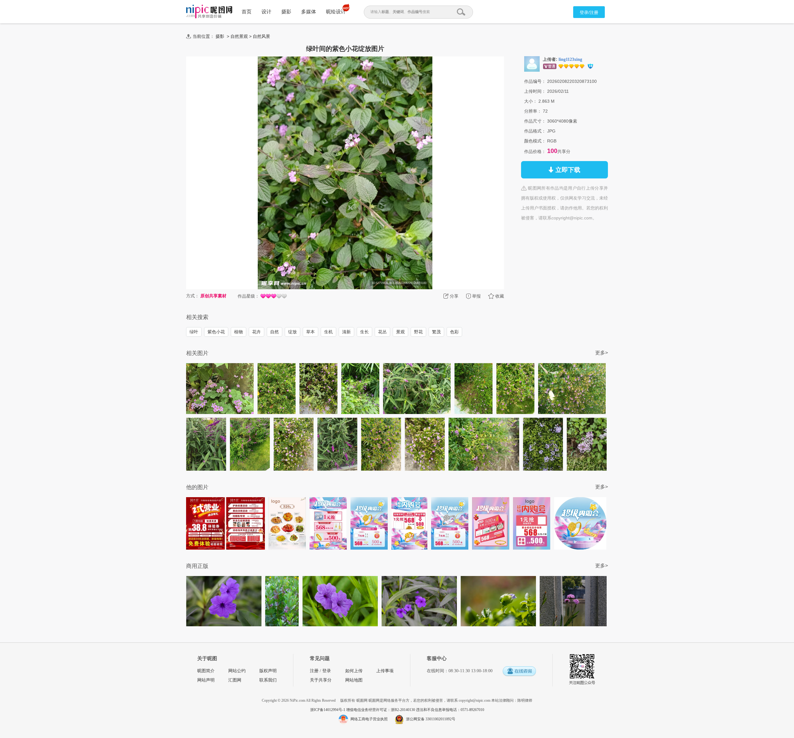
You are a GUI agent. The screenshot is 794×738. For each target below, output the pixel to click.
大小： (530, 101)
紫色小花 (216, 331)
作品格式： (535, 130)
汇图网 (234, 680)
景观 (400, 331)
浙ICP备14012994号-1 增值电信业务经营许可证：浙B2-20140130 (363, 710)
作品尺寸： (535, 121)
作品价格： (535, 151)
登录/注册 (589, 12)
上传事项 (385, 670)
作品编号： (535, 81)
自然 (274, 331)
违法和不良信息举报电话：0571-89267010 (450, 710)
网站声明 (206, 680)
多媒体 (308, 11)
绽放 (292, 331)
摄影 (286, 11)
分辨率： (533, 111)
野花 (418, 331)
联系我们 (268, 680)
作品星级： (248, 296)
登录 (326, 670)
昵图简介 (206, 670)
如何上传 (354, 670)
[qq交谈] (519, 671)
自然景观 (239, 36)
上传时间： (535, 91)
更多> (601, 352)
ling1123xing (570, 59)
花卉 (256, 331)
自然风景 (261, 36)
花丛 (382, 331)
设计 (266, 11)
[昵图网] (209, 12)
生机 (328, 331)
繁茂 (436, 331)
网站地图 (354, 680)
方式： (192, 295)
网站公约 (237, 670)
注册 (314, 670)
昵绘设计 (336, 11)
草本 (310, 331)
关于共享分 (321, 680)
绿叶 (194, 331)
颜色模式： (535, 140)
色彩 (454, 331)
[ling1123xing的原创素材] (532, 63)
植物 (238, 331)
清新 (346, 331)
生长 (364, 331)
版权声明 (268, 670)
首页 (247, 11)
